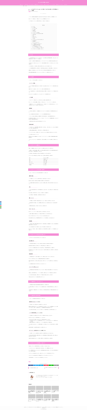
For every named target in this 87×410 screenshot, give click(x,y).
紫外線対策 (34, 41)
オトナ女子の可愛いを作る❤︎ (43, 2)
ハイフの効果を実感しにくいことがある (37, 46)
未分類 (29, 11)
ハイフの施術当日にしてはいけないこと (37, 43)
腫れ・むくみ (34, 36)
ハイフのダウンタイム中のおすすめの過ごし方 (38, 39)
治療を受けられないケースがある (36, 45)
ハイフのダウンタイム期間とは (36, 32)
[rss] (62, 0)
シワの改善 (34, 29)
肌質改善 (34, 30)
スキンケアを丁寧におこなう (36, 42)
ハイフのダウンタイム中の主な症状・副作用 (37, 33)
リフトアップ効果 (35, 28)
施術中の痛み (34, 34)
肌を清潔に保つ (34, 40)
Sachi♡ (32, 379)
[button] (30, 365)
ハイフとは (33, 26)
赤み (33, 35)
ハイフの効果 (33, 27)
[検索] (63, 0)
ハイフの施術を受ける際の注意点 (36, 44)
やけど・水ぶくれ (35, 37)
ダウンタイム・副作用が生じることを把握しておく (38, 47)
